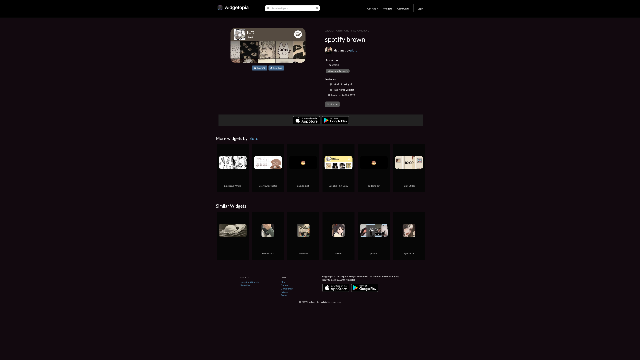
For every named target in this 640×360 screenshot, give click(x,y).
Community (403, 8)
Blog (283, 281)
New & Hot (246, 285)
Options (331, 104)
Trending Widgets (249, 281)
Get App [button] (371, 8)
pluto (353, 50)
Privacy (284, 291)
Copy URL (260, 68)
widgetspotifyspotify (338, 71)
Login (420, 8)
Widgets (387, 8)
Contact (285, 285)
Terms (284, 295)
